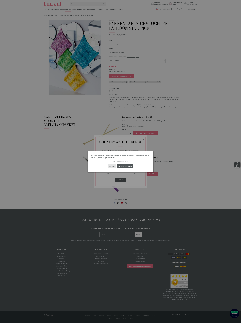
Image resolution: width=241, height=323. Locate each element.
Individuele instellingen (120, 161)
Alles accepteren (125, 166)
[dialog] (120, 161)
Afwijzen (112, 166)
